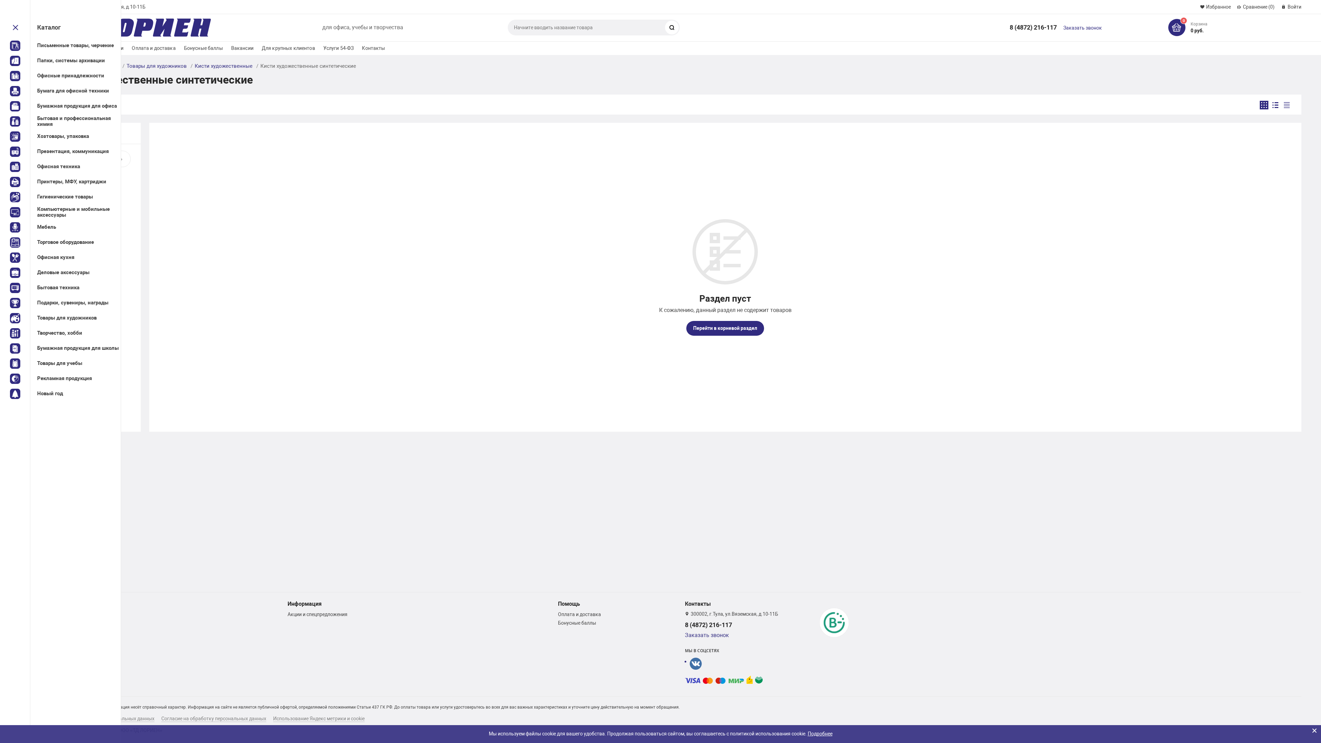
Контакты (373, 48)
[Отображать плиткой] (1264, 105)
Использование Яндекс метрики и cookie (319, 718)
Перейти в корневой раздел (725, 328)
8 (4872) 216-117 (1033, 27)
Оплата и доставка (153, 48)
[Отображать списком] (1275, 105)
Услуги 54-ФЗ (338, 48)
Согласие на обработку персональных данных (213, 718)
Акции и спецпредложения (317, 614)
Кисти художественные (224, 66)
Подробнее (820, 733)
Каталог (49, 27)
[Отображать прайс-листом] (1286, 105)
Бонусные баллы (203, 48)
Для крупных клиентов (288, 48)
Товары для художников (157, 66)
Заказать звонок (1082, 28)
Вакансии (242, 48)
